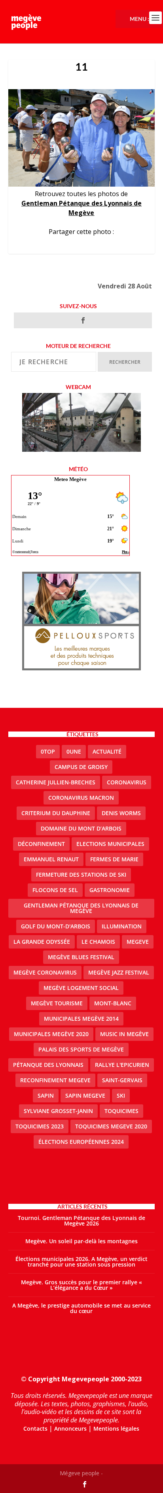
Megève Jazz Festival (118, 972)
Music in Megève (124, 1034)
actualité (107, 751)
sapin (46, 1095)
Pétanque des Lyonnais (48, 1064)
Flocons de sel (55, 890)
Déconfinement (41, 844)
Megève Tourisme (57, 1003)
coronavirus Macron (81, 797)
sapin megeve (85, 1095)
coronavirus (126, 782)
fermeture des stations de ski (81, 874)
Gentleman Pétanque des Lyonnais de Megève (81, 908)
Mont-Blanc (112, 1003)
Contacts (35, 1428)
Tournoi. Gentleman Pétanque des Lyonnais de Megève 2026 (81, 1220)
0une (73, 751)
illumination (122, 926)
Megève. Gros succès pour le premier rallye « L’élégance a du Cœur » (81, 1284)
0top (48, 751)
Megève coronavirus (45, 972)
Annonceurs (70, 1428)
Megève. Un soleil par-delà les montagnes (81, 1241)
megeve (138, 941)
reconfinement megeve (55, 1080)
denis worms (121, 813)
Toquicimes (121, 1111)
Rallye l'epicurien (122, 1064)
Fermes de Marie (114, 859)
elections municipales (110, 844)
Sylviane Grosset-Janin (58, 1111)
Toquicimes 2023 (39, 1126)
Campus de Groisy (81, 767)
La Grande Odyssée (41, 941)
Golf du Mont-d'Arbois (55, 926)
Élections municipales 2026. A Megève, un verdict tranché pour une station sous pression (81, 1261)
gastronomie (109, 890)
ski (121, 1095)
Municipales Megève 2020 (51, 1034)
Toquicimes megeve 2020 (111, 1126)
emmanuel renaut (51, 859)
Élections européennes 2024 (81, 1141)
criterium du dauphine (55, 813)
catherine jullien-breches (55, 782)
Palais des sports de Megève (81, 1049)
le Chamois (98, 941)
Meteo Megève (70, 479)
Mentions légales (116, 1428)
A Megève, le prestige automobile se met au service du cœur (81, 1308)
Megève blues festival (81, 957)
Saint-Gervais (122, 1080)
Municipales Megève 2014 (81, 1018)
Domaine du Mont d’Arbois (81, 828)
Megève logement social (81, 988)
